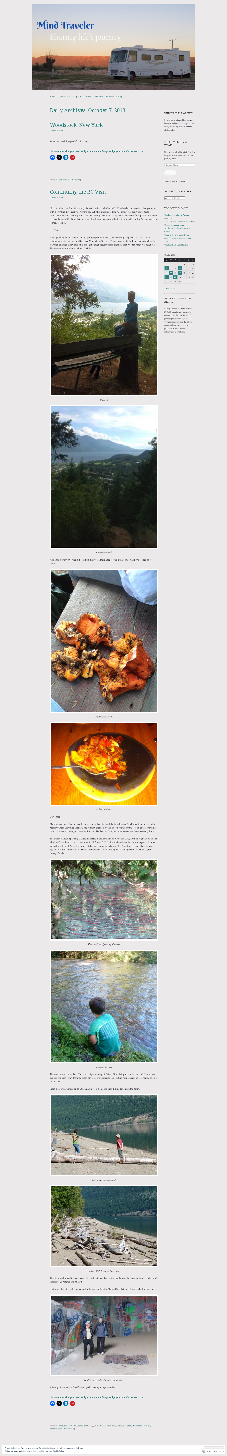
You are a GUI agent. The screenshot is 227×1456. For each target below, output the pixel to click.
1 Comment (75, 179)
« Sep (166, 288)
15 (171, 272)
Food (70, 1425)
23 (175, 276)
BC (98, 1425)
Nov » (172, 288)
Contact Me (64, 96)
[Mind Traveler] (113, 47)
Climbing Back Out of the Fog (176, 244)
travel (60, 1428)
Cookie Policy (58, 1451)
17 (180, 272)
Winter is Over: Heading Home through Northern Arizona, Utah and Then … (178, 238)
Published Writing (114, 96)
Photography (78, 1425)
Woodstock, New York (76, 125)
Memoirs (99, 96)
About (53, 96)
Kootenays (127, 1425)
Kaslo (119, 1425)
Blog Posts (78, 96)
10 (180, 268)
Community (62, 1425)
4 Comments (69, 1428)
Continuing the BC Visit (78, 192)
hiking (114, 1425)
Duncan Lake (105, 1425)
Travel (89, 96)
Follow (170, 173)
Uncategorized (63, 179)
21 (167, 276)
